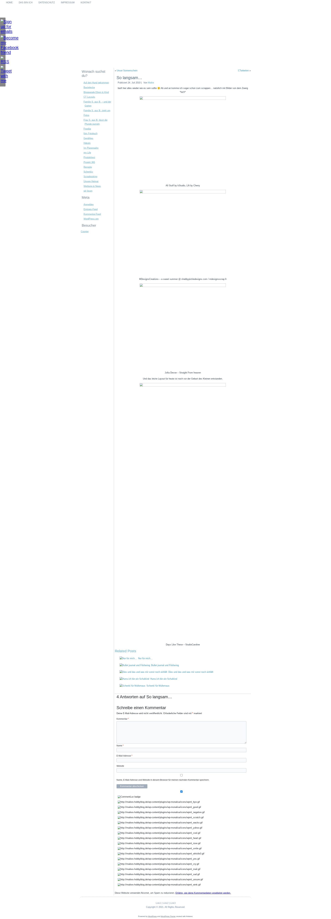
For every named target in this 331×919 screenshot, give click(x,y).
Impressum (68, 2)
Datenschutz (46, 2)
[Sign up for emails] (3, 26)
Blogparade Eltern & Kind (96, 92)
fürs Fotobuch (90, 133)
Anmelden (89, 204)
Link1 (158, 903)
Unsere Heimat (91, 181)
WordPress (152, 916)
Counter (85, 231)
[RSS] (3, 60)
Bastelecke (89, 87)
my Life (87, 152)
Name (120, 745)
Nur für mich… (145, 658)
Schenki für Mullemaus (158, 685)
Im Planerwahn (91, 148)
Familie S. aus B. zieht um (97, 110)
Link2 (165, 903)
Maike (151, 82)
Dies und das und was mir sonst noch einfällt (190, 672)
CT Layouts (89, 97)
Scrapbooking (90, 176)
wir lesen (88, 191)
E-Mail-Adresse (124, 756)
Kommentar (123, 719)
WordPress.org (91, 218)
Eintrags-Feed (91, 209)
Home (9, 2)
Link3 (172, 903)
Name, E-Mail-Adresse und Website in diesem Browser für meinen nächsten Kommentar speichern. (163, 780)
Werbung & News (92, 186)
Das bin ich (25, 2)
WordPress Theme (168, 916)
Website (120, 766)
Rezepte (88, 167)
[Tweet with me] (3, 74)
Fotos (86, 115)
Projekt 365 (89, 162)
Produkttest (89, 157)
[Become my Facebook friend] (3, 45)
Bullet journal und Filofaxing (165, 665)
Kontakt (86, 2)
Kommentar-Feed (92, 214)
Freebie (87, 129)
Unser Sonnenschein (127, 70)
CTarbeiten (243, 70)
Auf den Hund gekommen (96, 82)
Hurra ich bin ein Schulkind (163, 679)
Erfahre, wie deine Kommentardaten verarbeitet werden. (203, 893)
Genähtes (88, 138)
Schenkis (88, 171)
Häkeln (87, 143)
